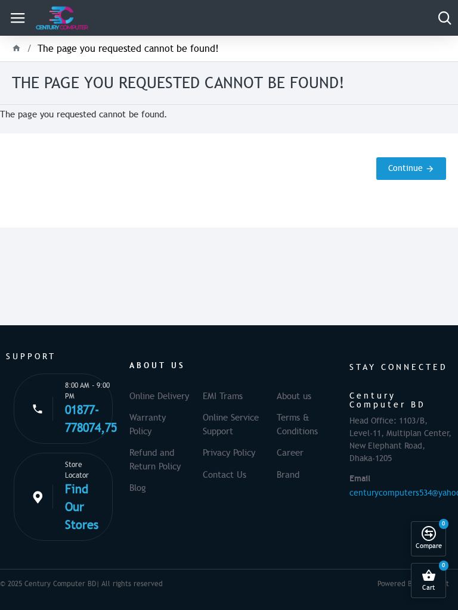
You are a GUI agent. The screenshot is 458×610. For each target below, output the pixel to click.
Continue (405, 168)
